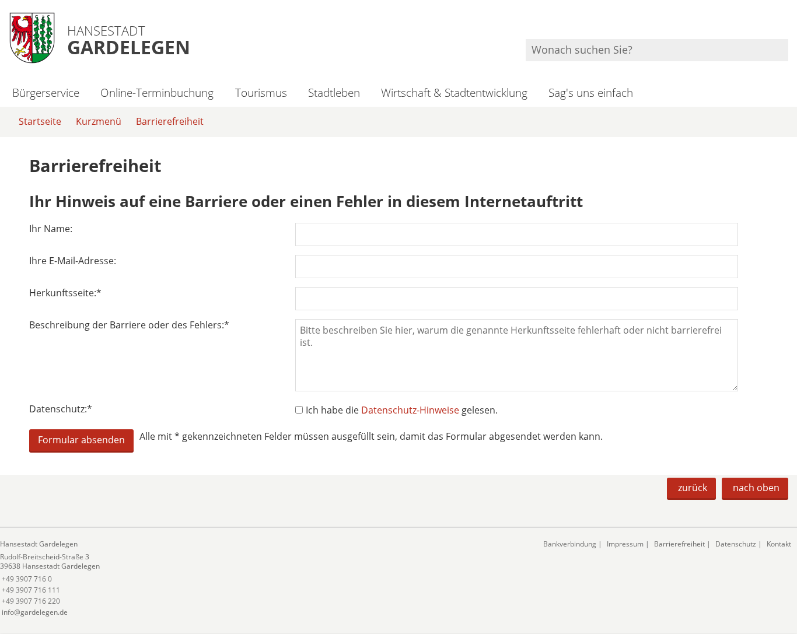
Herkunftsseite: (65, 293)
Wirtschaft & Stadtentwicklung (454, 92)
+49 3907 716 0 (26, 579)
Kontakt (779, 544)
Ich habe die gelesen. (402, 410)
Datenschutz (735, 544)
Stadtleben (334, 92)
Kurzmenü (98, 121)
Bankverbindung (569, 544)
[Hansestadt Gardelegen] (263, 578)
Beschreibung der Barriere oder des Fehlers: (129, 325)
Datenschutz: (60, 409)
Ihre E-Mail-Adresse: (72, 261)
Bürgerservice (45, 92)
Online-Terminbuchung (157, 92)
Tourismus (260, 92)
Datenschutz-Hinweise (410, 410)
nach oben (756, 487)
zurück (692, 487)
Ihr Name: (50, 229)
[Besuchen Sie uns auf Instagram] (786, 23)
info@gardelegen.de (34, 612)
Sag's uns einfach (590, 92)
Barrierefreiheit (170, 121)
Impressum (625, 544)
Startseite (40, 121)
